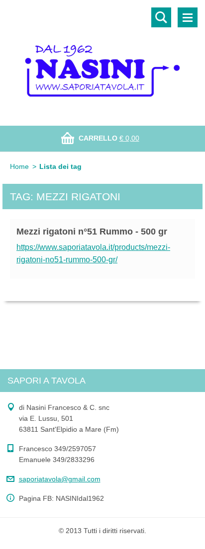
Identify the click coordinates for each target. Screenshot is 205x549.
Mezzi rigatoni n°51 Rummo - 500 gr (91, 231)
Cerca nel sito (161, 17)
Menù (188, 17)
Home (19, 166)
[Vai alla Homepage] (102, 56)
